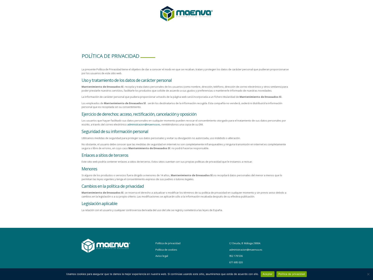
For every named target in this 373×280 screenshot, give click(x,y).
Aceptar (268, 274)
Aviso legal (161, 256)
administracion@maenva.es (143, 124)
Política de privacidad (167, 243)
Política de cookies (166, 249)
